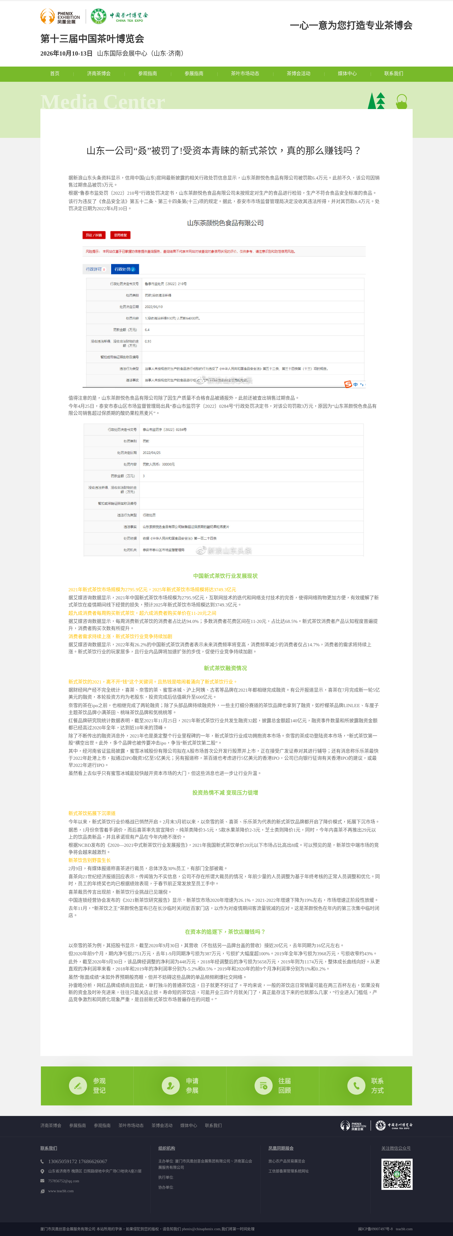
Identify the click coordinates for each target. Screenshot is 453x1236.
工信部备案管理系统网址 (288, 1171)
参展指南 (194, 73)
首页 (55, 73)
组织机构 (166, 1148)
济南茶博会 (99, 73)
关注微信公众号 (396, 1148)
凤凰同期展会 (281, 1148)
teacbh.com (403, 1229)
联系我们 (393, 73)
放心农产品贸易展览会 (286, 1161)
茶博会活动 (298, 73)
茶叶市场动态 (245, 73)
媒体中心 (347, 73)
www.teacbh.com (61, 1191)
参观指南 (147, 73)
